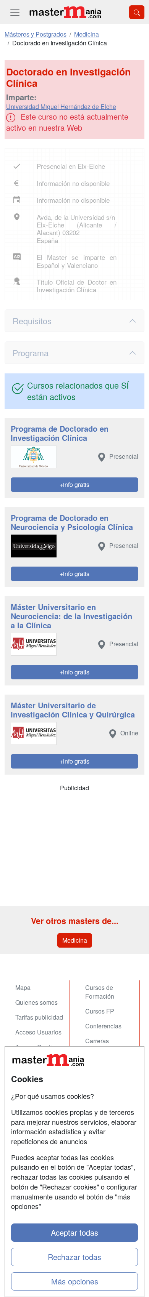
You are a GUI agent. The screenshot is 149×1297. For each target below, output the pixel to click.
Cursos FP (99, 1011)
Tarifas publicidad (39, 1017)
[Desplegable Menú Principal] (15, 12)
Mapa (23, 987)
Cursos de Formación (99, 992)
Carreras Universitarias (104, 1045)
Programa (31, 353)
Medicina (74, 940)
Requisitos (32, 321)
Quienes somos (36, 1002)
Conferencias (103, 1026)
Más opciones (74, 1281)
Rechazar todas (74, 1256)
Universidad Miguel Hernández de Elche (61, 106)
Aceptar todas (74, 1232)
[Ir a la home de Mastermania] (65, 12)
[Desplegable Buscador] (136, 12)
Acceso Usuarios (38, 1032)
